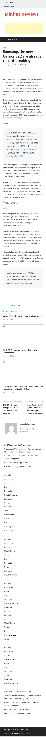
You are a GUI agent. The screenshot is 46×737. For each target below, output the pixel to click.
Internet (7, 507)
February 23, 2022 (14, 156)
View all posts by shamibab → (27, 430)
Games (7, 503)
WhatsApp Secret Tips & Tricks (16, 462)
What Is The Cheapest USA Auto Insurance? (22, 316)
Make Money (9, 515)
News (6, 518)
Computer (8, 491)
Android (7, 475)
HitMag (26, 733)
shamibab (23, 65)
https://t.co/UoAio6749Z (26, 149)
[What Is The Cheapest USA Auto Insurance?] (12, 312)
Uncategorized (10, 526)
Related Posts (12, 306)
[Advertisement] (24, 28)
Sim (5, 522)
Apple (6, 483)
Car (4, 47)
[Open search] (40, 39)
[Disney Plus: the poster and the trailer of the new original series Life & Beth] (23, 373)
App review (8, 479)
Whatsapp (8, 530)
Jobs (6, 511)
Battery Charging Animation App (17, 466)
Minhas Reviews (22, 14)
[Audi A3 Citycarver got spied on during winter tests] (23, 336)
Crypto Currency (11, 495)
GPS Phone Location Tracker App (17, 445)
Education (8, 499)
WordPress (16, 733)
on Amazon (20, 283)
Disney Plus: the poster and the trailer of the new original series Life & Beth (23, 387)
